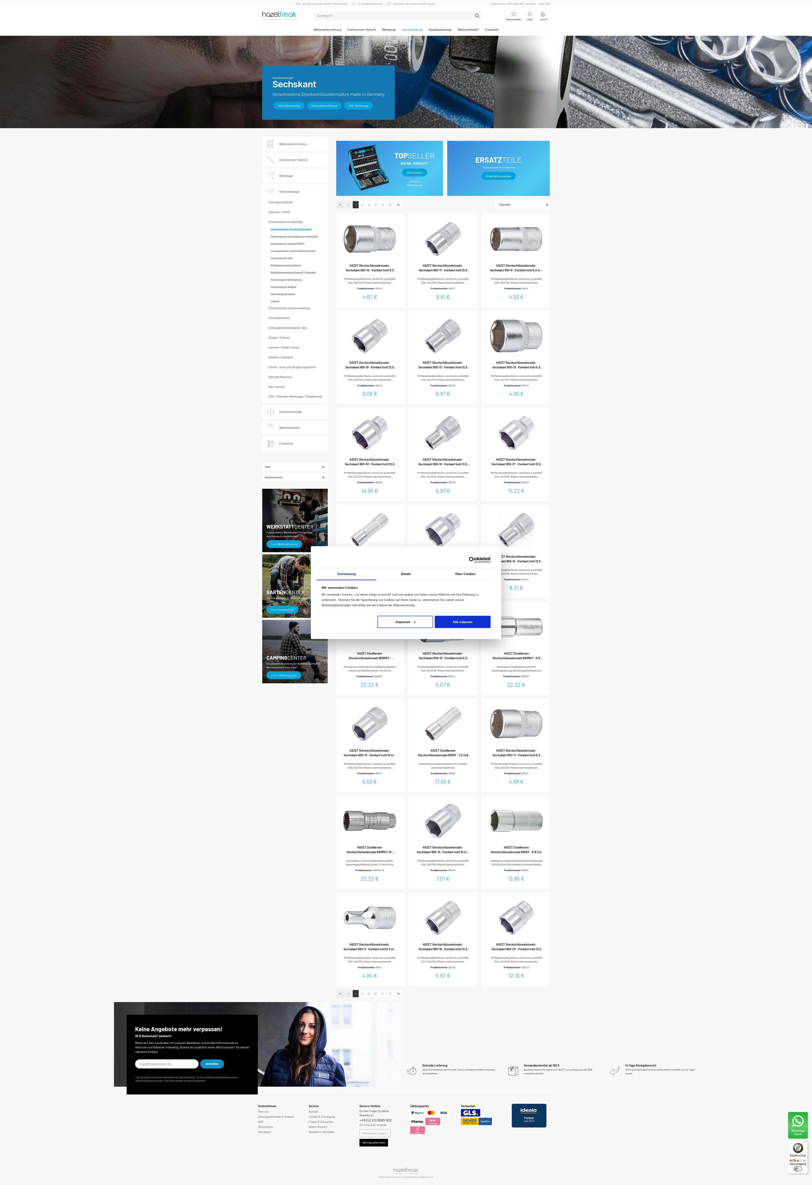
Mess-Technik (276, 387)
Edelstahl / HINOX (279, 212)
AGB (260, 1121)
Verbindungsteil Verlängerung (286, 279)
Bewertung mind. (274, 477)
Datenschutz (265, 1127)
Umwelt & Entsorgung (322, 1116)
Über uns (263, 1111)
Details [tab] (406, 573)
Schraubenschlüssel (324, 105)
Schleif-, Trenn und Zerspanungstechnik (292, 367)
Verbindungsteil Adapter (283, 286)
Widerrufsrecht (318, 1127)
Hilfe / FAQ (544, 3)
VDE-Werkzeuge (358, 105)
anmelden (212, 1064)
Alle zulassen (462, 622)
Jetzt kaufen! (414, 172)
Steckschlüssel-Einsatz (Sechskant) (291, 229)
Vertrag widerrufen (373, 1142)
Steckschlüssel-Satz (282, 258)
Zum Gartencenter (282, 609)
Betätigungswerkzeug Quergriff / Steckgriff (293, 272)
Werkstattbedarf (289, 427)
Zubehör (275, 301)
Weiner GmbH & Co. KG (423, 1177)
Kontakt (313, 1111)
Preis (267, 466)
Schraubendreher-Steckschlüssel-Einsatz (293, 250)
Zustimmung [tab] (346, 573)
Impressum (264, 1132)
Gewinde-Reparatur (280, 377)
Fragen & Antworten (321, 1121)
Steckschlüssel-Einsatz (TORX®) (287, 243)
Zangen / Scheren (279, 337)
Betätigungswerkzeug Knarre (286, 265)
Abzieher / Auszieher (281, 357)
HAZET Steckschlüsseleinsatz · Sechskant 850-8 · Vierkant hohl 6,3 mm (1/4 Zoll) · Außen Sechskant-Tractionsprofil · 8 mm (516, 268)
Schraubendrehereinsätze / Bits (288, 328)
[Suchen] (477, 15)
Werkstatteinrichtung (292, 144)
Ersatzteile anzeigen (498, 176)
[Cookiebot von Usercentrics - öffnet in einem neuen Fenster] (472, 560)
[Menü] (805, 1143)
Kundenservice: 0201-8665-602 (507, 3)
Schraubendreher (289, 105)
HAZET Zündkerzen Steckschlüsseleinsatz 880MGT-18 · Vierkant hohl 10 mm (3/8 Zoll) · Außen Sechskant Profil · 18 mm (370, 850)
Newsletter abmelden (322, 1132)
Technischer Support (375, 1133)
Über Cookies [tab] (465, 573)
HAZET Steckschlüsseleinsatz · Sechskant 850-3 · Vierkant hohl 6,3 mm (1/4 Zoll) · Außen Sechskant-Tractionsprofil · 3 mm (369, 947)
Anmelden (530, 3)
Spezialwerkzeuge (290, 411)
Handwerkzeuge (289, 191)
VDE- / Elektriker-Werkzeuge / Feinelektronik (295, 396)
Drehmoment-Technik (293, 160)
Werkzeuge (286, 175)
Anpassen (402, 622)
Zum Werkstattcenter (284, 544)
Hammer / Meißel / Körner (284, 347)
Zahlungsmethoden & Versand (276, 1116)
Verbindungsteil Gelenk (283, 293)
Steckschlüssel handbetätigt (286, 222)
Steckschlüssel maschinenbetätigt (289, 308)
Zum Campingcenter (284, 675)
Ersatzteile (286, 443)
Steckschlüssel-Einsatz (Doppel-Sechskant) (294, 236)
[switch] (798, 1168)
